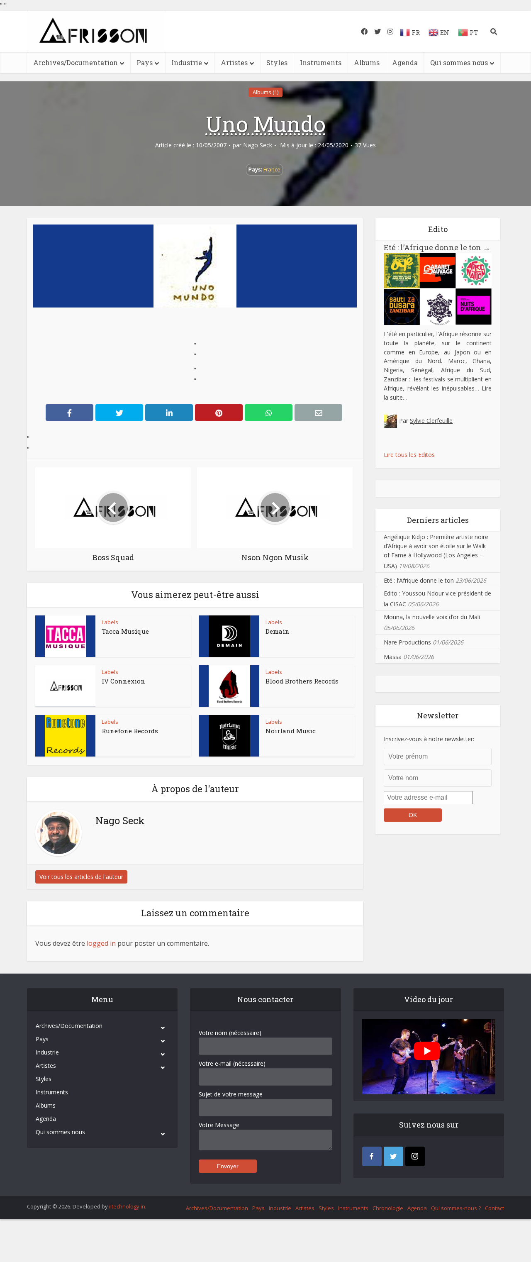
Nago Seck (257, 145)
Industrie (186, 62)
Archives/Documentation (75, 62)
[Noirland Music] (229, 736)
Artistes (234, 62)
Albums (367, 62)
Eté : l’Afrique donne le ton (437, 247)
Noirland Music (291, 731)
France (271, 169)
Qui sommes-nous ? (456, 1208)
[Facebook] (372, 1156)
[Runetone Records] (65, 736)
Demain (278, 631)
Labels (110, 622)
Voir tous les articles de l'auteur (81, 877)
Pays (144, 62)
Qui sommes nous (459, 62)
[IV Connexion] (65, 686)
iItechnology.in (127, 1206)
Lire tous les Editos (409, 455)
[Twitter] (393, 1156)
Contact (494, 1208)
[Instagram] (415, 1156)
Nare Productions (407, 642)
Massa (393, 657)
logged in (101, 943)
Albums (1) (265, 92)
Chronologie (388, 1208)
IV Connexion (123, 681)
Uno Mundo (266, 124)
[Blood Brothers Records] (229, 686)
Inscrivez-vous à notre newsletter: (429, 739)
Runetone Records (130, 731)
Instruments (320, 62)
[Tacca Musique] (65, 636)
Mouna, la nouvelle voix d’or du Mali (432, 617)
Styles (276, 62)
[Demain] (229, 636)
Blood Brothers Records (302, 681)
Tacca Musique (125, 631)
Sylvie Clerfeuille (431, 421)
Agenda (405, 62)
